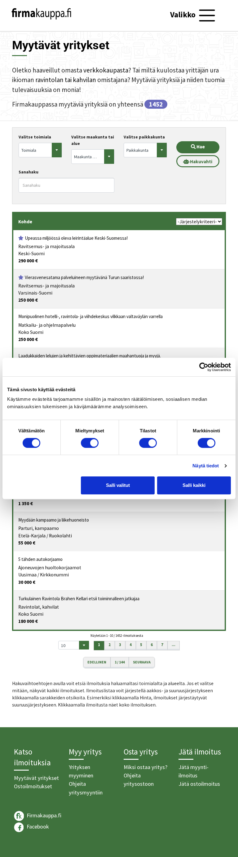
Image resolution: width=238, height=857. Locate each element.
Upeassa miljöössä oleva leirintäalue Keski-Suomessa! (76, 238)
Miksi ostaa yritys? (145, 767)
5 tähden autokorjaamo (40, 559)
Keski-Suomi (31, 253)
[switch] (90, 443)
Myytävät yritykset (36, 777)
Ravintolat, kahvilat (38, 607)
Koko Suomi (30, 332)
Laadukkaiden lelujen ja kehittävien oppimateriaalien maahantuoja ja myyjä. (89, 356)
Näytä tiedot (205, 465)
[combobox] (40, 150)
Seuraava (142, 662)
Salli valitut (118, 485)
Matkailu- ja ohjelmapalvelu (47, 325)
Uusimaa (27, 575)
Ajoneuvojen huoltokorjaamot (49, 568)
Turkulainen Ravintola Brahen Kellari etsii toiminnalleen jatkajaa (78, 598)
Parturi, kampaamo (38, 528)
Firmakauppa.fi (43, 815)
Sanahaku (28, 172)
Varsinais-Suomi (35, 293)
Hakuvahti (200, 161)
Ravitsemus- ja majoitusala (46, 246)
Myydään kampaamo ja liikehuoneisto (53, 520)
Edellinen (96, 662)
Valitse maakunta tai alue (92, 140)
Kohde (25, 222)
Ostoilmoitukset (33, 786)
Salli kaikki (194, 485)
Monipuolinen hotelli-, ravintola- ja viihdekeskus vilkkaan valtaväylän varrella (90, 316)
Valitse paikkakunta (144, 137)
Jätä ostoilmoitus (199, 783)
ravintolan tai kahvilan (65, 80)
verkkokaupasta (105, 70)
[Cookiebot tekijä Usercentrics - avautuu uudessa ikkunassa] (204, 367)
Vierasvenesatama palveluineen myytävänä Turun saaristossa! (84, 277)
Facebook (37, 826)
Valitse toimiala (35, 137)
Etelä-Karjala (32, 536)
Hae (200, 147)
